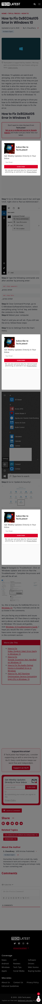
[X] (7, 823)
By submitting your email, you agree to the (20, 797)
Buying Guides (34, 971)
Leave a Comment (13, 810)
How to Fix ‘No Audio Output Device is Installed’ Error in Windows (20, 668)
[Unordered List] (16, 898)
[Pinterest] (16, 823)
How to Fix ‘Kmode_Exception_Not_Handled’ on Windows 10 (22, 660)
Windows (6, 967)
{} (25, 898)
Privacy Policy (33, 982)
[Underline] (8, 898)
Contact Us (18, 982)
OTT (15, 960)
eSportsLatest (20, 948)
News (4, 960)
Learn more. (13, 67)
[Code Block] (20, 898)
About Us (6, 982)
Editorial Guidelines (10, 986)
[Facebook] (3, 823)
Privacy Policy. (10, 800)
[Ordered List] (13, 898)
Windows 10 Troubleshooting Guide (21, 627)
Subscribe (31, 787)
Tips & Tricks (14, 13)
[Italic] (6, 898)
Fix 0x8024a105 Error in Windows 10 (21, 835)
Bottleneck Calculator (25, 1000)
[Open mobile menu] (39, 4)
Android (5, 964)
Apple (4, 971)
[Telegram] (21, 823)
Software (32, 960)
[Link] (23, 898)
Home (4, 13)
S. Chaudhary (30, 28)
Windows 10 (7, 607)
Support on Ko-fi (21, 768)
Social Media (18, 971)
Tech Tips (17, 967)
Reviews (16, 964)
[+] (28, 898)
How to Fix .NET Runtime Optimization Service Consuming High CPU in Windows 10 (22, 676)
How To (25, 13)
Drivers (31, 964)
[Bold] (3, 898)
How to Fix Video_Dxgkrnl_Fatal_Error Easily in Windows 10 (22, 651)
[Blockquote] (18, 898)
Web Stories (33, 967)
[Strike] (11, 898)
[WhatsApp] (12, 823)
